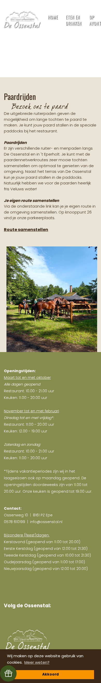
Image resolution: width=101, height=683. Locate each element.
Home (53, 17)
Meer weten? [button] (36, 662)
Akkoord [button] (50, 674)
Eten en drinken (74, 20)
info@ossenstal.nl (46, 521)
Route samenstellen (26, 230)
